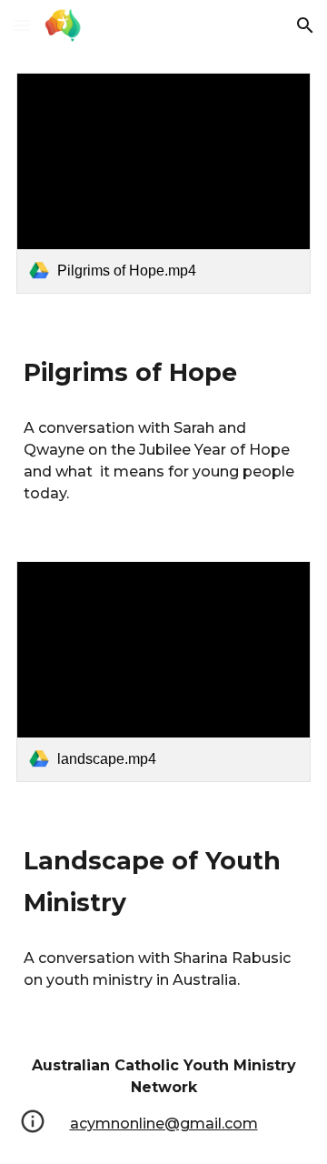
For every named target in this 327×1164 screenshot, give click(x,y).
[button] (22, 25)
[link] (163, 183)
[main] (163, 371)
